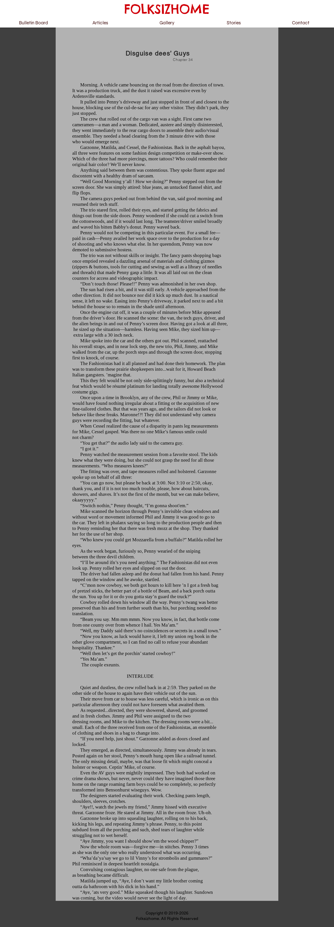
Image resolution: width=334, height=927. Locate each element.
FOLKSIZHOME (167, 9)
